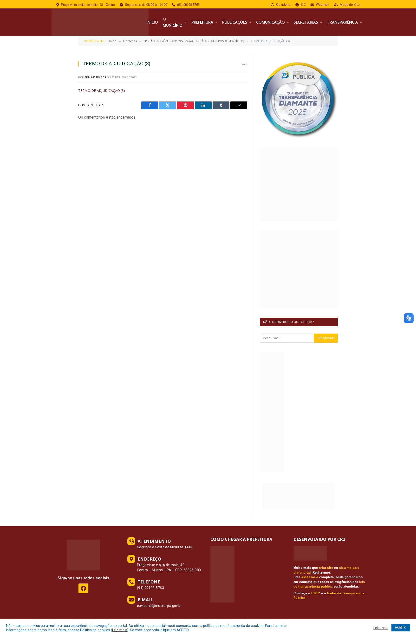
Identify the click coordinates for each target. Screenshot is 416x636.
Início (152, 22)
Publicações (234, 22)
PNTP (315, 593)
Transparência (342, 22)
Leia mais (119, 630)
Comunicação (270, 22)
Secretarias (306, 22)
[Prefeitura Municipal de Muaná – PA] (100, 22)
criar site (326, 567)
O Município (172, 22)
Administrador (95, 77)
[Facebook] (83, 588)
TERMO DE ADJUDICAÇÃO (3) (101, 90)
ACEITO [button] (401, 627)
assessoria (309, 577)
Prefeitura (202, 22)
